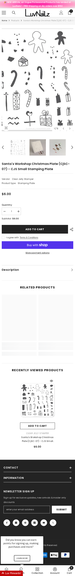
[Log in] (61, 13)
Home (4, 20)
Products (15, 20)
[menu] (4, 13)
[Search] (14, 13)
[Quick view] (51, 381)
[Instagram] (16, 522)
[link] (19, 348)
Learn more (22, 558)
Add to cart (34, 229)
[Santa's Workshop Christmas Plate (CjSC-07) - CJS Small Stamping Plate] (37, 400)
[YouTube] (43, 522)
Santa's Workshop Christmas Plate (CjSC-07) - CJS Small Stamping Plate (37, 439)
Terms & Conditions (29, 237)
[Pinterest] (25, 522)
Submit (61, 509)
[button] (63, 128)
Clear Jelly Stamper (23, 179)
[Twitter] (53, 522)
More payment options (38, 252)
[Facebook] (6, 522)
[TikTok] (34, 522)
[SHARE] (70, 229)
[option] (37, 79)
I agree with (12, 237)
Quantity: (7, 204)
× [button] (41, 534)
